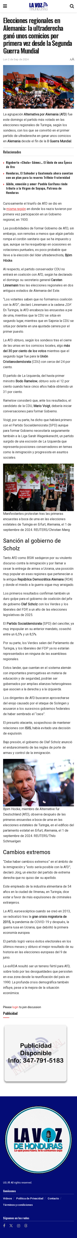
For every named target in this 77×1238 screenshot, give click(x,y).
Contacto (53, 1198)
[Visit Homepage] (38, 6)
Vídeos (7, 1198)
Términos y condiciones (18, 1205)
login (15, 1007)
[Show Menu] (5, 6)
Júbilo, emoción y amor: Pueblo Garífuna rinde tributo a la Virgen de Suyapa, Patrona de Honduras (37, 188)
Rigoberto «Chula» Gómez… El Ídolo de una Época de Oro (39, 164)
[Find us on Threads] (26, 1226)
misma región (16, 209)
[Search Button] (72, 6)
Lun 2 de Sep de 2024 (16, 59)
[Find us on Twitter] (11, 1226)
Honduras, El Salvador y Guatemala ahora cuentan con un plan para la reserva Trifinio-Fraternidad (39, 175)
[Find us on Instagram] (18, 1226)
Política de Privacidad (29, 1198)
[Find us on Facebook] (4, 1226)
